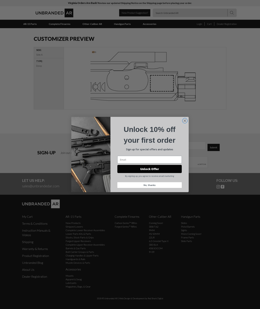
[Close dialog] (184, 120)
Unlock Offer (149, 169)
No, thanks (150, 185)
